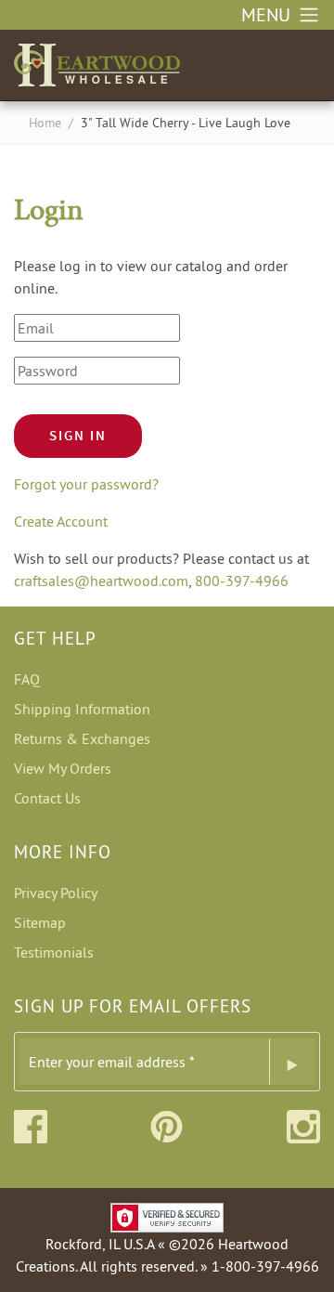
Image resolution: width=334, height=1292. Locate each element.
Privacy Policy (55, 892)
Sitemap (40, 922)
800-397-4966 (242, 580)
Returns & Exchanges (82, 738)
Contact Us (47, 798)
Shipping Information (82, 708)
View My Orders (62, 768)
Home (45, 122)
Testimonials (54, 952)
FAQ (27, 679)
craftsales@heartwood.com (101, 580)
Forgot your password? (86, 484)
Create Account (61, 521)
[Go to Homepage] (97, 61)
